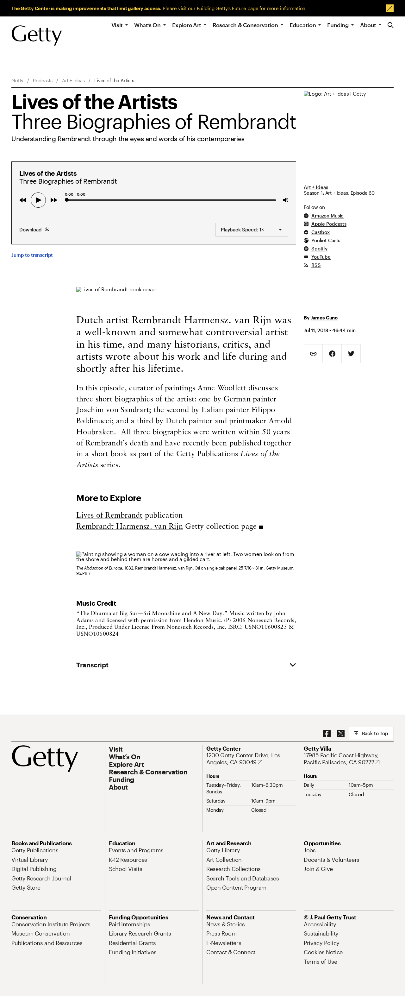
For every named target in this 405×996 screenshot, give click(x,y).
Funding (337, 25)
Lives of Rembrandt (109, 516)
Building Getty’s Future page (228, 8)
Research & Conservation (245, 25)
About (368, 25)
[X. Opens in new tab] (341, 734)
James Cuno (324, 317)
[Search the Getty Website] (391, 25)
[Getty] (36, 35)
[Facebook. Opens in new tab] (327, 734)
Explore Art (186, 25)
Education (303, 25)
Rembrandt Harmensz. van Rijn (129, 527)
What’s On (147, 25)
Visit (117, 25)
